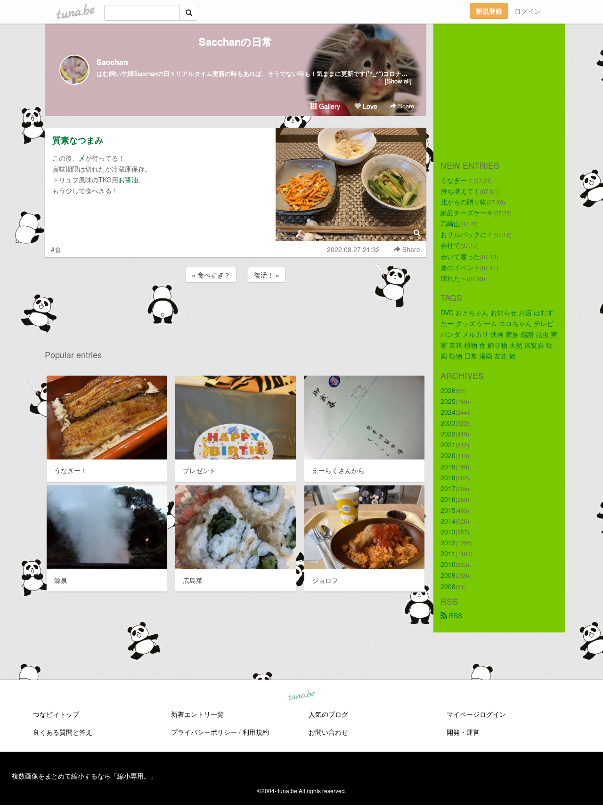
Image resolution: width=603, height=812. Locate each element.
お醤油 (128, 179)
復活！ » (266, 274)
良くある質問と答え (62, 732)
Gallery (328, 106)
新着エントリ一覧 (197, 714)
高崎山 (450, 223)
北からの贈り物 (463, 201)
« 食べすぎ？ (211, 274)
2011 (448, 553)
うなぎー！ (456, 180)
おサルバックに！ (466, 234)
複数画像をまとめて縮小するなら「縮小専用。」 (84, 775)
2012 (448, 542)
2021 (448, 444)
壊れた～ (453, 278)
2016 (448, 499)
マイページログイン (476, 714)
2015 (448, 510)
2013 (448, 531)
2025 (448, 401)
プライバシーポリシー (204, 732)
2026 (448, 390)
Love (369, 106)
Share (405, 105)
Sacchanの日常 (235, 41)
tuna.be (301, 695)
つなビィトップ (56, 714)
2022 (448, 433)
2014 (448, 520)
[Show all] (398, 80)
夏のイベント (460, 267)
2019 (448, 466)
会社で (450, 245)
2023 (448, 422)
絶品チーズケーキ (466, 212)
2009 (448, 575)
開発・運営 (463, 732)
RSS (454, 615)
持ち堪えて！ (460, 191)
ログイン (527, 11)
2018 (448, 477)
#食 (56, 249)
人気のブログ (328, 714)
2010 (448, 564)
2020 (448, 455)
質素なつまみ (77, 140)
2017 (448, 488)
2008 (448, 586)
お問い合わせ (328, 732)
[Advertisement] (235, 310)
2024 (448, 412)
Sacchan (112, 62)
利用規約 (256, 732)
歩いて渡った (460, 256)
